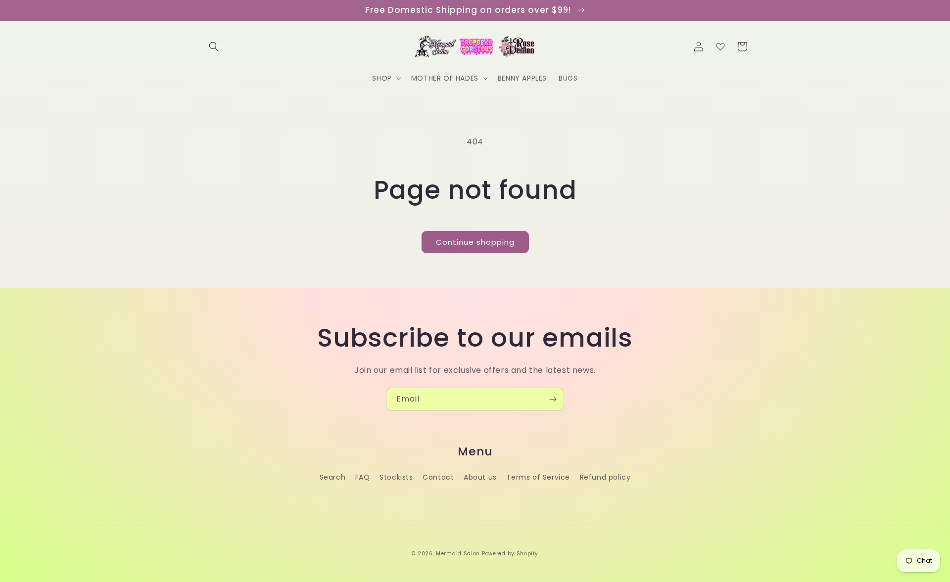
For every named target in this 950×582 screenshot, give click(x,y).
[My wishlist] (720, 46)
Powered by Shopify (510, 553)
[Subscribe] (553, 399)
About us (480, 477)
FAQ (362, 477)
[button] (214, 46)
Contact (438, 477)
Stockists (396, 477)
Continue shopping (475, 242)
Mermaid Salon (458, 553)
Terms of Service (538, 477)
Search (333, 477)
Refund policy (605, 477)
